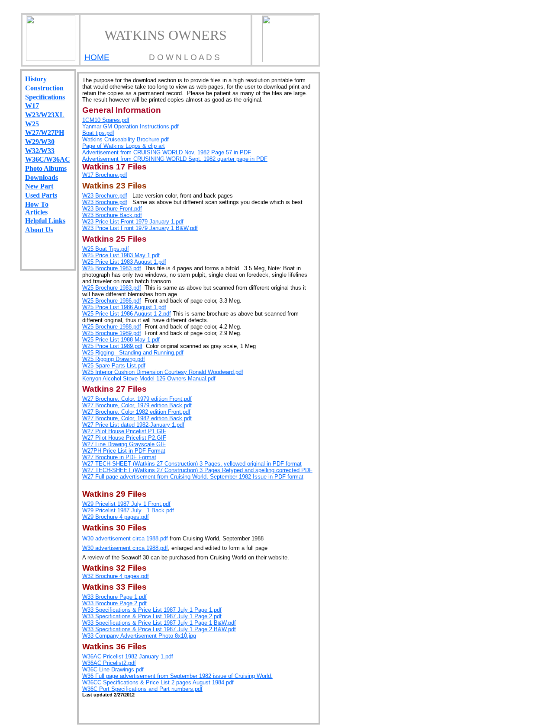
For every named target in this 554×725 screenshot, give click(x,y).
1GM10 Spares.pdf (105, 120)
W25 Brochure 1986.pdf (111, 300)
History (36, 79)
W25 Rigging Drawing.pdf (113, 359)
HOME (97, 57)
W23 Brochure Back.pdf (112, 215)
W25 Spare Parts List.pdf (113, 365)
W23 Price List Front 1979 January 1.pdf (133, 221)
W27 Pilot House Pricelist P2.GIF (124, 437)
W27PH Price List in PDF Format (123, 450)
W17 (32, 105)
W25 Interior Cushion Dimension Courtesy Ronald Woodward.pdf (162, 372)
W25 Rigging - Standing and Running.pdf (133, 352)
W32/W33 (40, 150)
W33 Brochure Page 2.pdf (114, 603)
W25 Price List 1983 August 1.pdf (124, 262)
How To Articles (36, 208)
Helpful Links (45, 220)
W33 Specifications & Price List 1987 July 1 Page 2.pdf (152, 616)
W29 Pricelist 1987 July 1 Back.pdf (128, 510)
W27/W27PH (44, 132)
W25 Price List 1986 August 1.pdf (124, 307)
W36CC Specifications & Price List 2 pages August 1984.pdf (158, 682)
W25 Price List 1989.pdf (112, 346)
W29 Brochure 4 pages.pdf (115, 517)
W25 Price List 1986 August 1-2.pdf (126, 313)
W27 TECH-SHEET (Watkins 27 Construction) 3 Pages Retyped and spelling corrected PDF (197, 470)
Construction (44, 88)
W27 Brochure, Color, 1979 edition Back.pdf (137, 405)
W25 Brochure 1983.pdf (111, 268)
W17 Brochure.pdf (104, 175)
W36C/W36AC (47, 159)
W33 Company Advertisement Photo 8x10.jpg (139, 635)
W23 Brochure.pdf (104, 195)
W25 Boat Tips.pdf (105, 249)
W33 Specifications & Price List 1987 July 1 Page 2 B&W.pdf (159, 629)
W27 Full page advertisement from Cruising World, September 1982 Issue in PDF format (192, 476)
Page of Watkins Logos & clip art (123, 146)
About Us (39, 229)
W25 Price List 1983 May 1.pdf (121, 255)
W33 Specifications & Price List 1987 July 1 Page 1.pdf (152, 610)
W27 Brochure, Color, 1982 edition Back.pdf (137, 418)
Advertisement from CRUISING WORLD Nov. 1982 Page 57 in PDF (166, 152)
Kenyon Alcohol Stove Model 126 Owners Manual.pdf (149, 378)
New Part (39, 186)
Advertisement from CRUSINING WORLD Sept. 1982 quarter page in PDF (174, 159)
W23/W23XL (44, 114)
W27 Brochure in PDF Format (119, 457)
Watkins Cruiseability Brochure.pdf (125, 139)
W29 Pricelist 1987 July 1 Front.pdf (126, 504)
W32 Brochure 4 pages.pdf (115, 576)
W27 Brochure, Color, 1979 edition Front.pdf (137, 399)
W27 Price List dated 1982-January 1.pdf (133, 425)
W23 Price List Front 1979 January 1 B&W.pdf (140, 228)
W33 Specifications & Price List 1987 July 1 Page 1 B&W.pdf (159, 623)
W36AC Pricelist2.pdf (109, 663)
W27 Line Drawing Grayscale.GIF (124, 444)
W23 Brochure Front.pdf (112, 208)
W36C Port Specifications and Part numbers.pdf (142, 689)
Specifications (45, 97)
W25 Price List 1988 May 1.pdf (121, 339)
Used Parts (41, 195)
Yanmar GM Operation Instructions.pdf (130, 126)
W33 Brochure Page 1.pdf (114, 597)
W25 (32, 124)
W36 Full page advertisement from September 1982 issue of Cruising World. (177, 676)
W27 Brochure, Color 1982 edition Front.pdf (136, 412)
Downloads (41, 177)
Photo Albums (46, 168)
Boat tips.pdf (98, 133)
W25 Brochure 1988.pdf (111, 326)
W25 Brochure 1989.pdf (111, 333)
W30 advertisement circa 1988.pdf (125, 538)
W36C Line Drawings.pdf (113, 669)
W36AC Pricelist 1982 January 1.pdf (127, 656)
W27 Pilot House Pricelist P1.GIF (124, 431)
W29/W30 (40, 141)
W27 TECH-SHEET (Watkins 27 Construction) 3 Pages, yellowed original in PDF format (192, 463)
